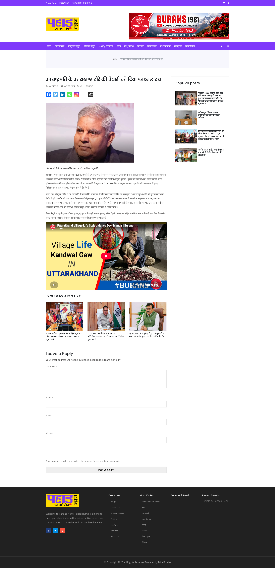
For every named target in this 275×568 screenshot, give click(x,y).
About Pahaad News (151, 501)
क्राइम (140, 46)
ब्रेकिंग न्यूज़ (89, 46)
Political (114, 519)
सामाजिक (190, 46)
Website (49, 433)
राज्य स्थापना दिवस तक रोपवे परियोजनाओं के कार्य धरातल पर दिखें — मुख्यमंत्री (106, 336)
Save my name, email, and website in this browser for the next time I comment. (83, 461)
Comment (51, 366)
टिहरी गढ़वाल (146, 536)
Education (115, 536)
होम (49, 46)
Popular (114, 530)
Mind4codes (164, 562)
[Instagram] (77, 95)
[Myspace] (91, 95)
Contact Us (115, 507)
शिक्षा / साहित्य (106, 46)
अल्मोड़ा (144, 507)
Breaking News (117, 513)
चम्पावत (144, 530)
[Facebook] (49, 95)
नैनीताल (144, 542)
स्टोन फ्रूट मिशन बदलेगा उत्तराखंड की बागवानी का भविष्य (209, 115)
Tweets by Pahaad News (215, 500)
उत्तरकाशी (145, 513)
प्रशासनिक (165, 46)
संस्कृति (178, 46)
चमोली (144, 525)
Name (49, 397)
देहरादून (113, 501)
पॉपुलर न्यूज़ (74, 46)
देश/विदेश (129, 46)
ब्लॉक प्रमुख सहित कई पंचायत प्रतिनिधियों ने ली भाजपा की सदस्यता (211, 152)
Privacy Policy (51, 3)
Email (49, 415)
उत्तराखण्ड (59, 46)
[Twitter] (56, 95)
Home (114, 59)
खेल (119, 46)
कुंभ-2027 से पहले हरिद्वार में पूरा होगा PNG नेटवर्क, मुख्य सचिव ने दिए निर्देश (147, 335)
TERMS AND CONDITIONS (82, 3)
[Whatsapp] (70, 95)
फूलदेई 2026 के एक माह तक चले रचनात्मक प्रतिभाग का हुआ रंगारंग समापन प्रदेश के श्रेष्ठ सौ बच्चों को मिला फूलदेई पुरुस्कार (210, 98)
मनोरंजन (152, 46)
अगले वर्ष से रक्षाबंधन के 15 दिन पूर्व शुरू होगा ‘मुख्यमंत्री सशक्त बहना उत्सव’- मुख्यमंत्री (64, 336)
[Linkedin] (63, 95)
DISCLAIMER (64, 3)
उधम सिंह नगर (147, 519)
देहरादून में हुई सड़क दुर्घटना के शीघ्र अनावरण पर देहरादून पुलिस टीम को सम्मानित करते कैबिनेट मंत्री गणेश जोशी (211, 135)
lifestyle (114, 525)
